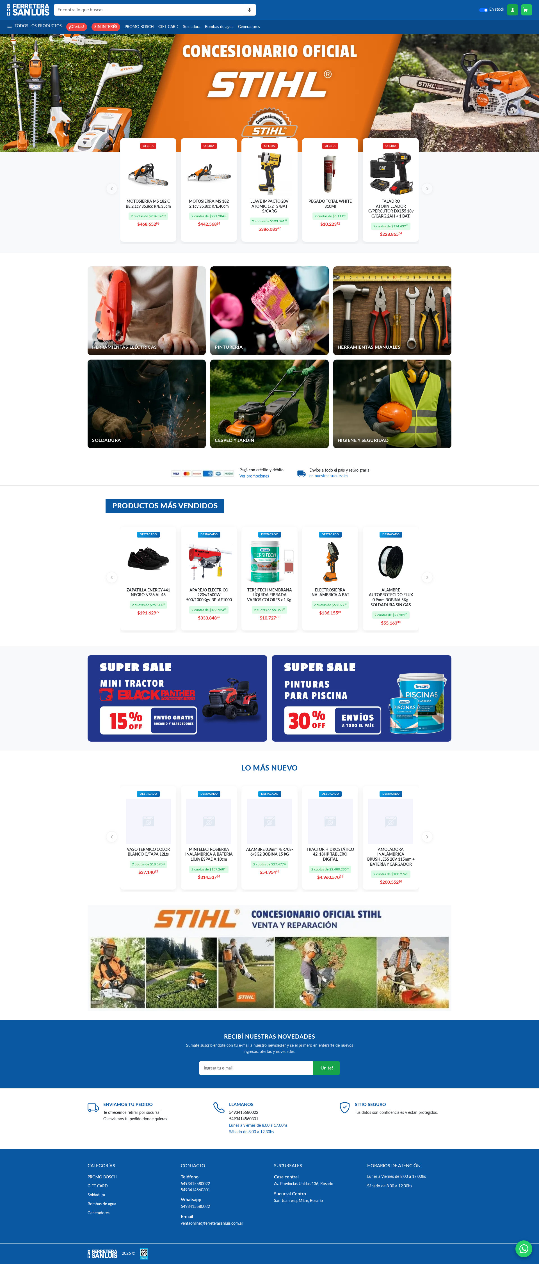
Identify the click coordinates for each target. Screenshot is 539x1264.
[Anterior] (111, 188)
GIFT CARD (168, 27)
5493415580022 (243, 1112)
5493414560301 (243, 1119)
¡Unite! (326, 1068)
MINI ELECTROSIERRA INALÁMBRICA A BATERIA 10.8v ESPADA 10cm (209, 854)
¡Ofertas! (76, 27)
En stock (496, 10)
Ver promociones (254, 476)
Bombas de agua (219, 27)
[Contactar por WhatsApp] (523, 1248)
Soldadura (191, 27)
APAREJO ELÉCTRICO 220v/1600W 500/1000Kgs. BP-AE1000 (209, 595)
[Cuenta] (512, 9)
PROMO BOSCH (139, 27)
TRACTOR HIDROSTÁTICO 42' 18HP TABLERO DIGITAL (330, 854)
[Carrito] (526, 9)
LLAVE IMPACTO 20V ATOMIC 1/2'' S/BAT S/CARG (269, 206)
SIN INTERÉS (105, 27)
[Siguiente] (427, 188)
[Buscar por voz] (249, 10)
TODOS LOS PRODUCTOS (38, 26)
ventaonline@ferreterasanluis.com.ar (212, 1223)
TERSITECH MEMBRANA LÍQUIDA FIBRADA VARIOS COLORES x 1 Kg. (269, 595)
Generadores (249, 27)
